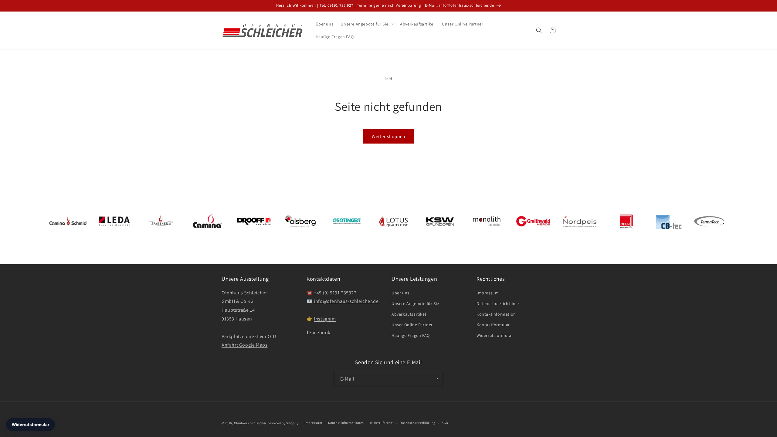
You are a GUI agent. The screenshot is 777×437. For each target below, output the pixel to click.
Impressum (488, 293)
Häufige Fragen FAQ (411, 335)
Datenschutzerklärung (418, 423)
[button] (366, 24)
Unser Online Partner (412, 324)
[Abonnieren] (436, 379)
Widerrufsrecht (382, 423)
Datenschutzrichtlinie (498, 303)
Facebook (320, 332)
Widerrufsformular (495, 335)
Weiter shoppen (388, 136)
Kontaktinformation (496, 314)
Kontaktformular (493, 324)
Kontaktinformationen (346, 423)
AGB (445, 423)
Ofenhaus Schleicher (250, 423)
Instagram (325, 319)
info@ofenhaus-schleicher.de (346, 301)
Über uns (400, 293)
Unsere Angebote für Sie (415, 303)
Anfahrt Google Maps (244, 345)
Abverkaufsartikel (409, 314)
